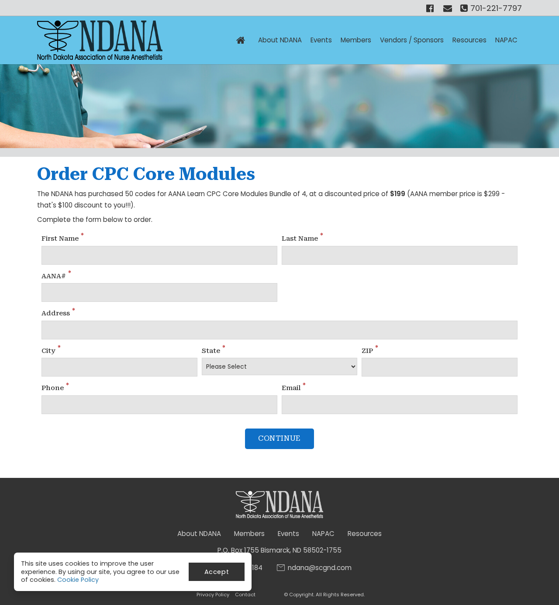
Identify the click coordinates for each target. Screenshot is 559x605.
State (213, 350)
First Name (62, 238)
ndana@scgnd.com (320, 568)
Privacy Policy (213, 594)
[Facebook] (431, 8)
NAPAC (506, 40)
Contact (245, 594)
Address (58, 312)
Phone (55, 387)
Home (241, 40)
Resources (469, 40)
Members (249, 533)
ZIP (370, 350)
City (51, 350)
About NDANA (280, 40)
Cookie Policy (78, 579)
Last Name (302, 238)
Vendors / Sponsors (412, 40)
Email (294, 387)
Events (321, 40)
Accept (216, 571)
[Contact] (449, 8)
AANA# (56, 275)
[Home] (99, 40)
